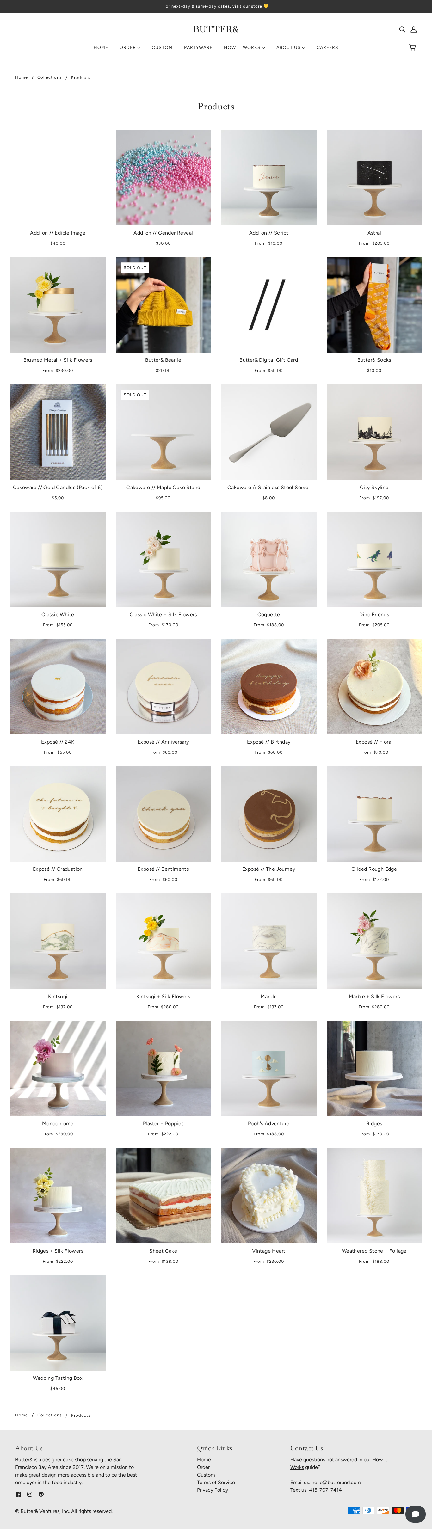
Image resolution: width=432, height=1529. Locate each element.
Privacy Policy (212, 1490)
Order (203, 1467)
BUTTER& (216, 29)
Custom (206, 1475)
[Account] (413, 29)
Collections (49, 77)
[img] (402, 29)
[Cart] (413, 48)
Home (21, 77)
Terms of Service (216, 1482)
